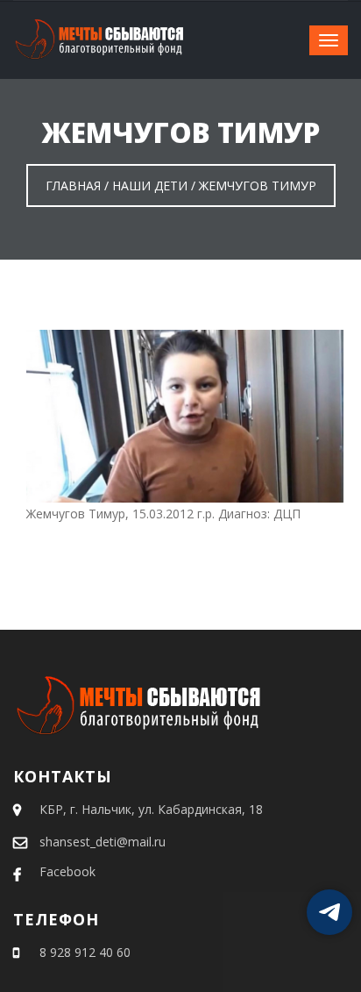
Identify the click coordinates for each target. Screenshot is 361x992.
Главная (73, 185)
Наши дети (150, 185)
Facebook (67, 871)
